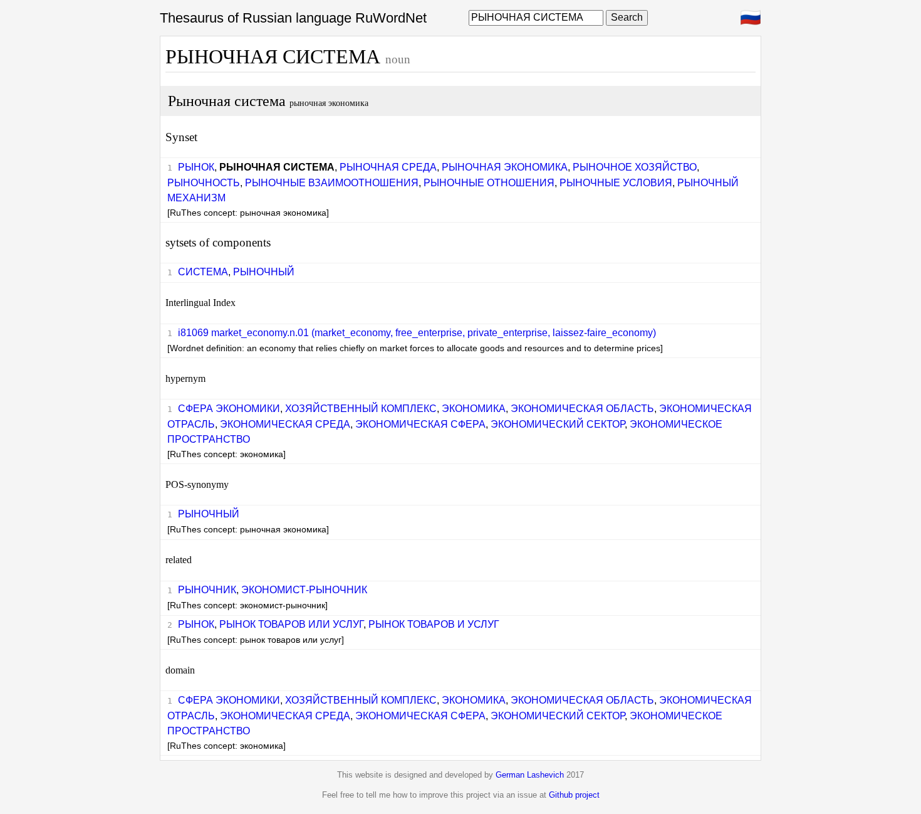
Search (627, 17)
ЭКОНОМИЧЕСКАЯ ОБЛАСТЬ (582, 408)
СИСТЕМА (203, 272)
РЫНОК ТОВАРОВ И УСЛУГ (433, 624)
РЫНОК (196, 167)
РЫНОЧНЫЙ (263, 272)
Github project (574, 795)
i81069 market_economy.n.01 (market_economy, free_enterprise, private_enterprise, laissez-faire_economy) (417, 332)
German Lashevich (530, 775)
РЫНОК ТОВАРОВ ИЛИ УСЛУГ (291, 624)
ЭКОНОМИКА (474, 408)
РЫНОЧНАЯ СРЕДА (388, 167)
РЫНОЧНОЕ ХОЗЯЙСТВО (635, 167)
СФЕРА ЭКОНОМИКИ (229, 408)
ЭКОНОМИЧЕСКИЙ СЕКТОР (558, 424)
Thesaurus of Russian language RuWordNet (293, 18)
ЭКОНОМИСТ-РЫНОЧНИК (304, 589)
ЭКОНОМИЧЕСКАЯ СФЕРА (420, 424)
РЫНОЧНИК (207, 589)
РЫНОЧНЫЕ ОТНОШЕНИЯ (489, 182)
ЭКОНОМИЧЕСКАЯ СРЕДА (285, 424)
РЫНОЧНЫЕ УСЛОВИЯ (615, 182)
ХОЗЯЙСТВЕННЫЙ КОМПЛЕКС (361, 408)
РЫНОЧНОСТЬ (203, 182)
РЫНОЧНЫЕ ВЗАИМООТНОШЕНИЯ (332, 182)
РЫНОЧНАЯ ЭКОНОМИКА (505, 167)
